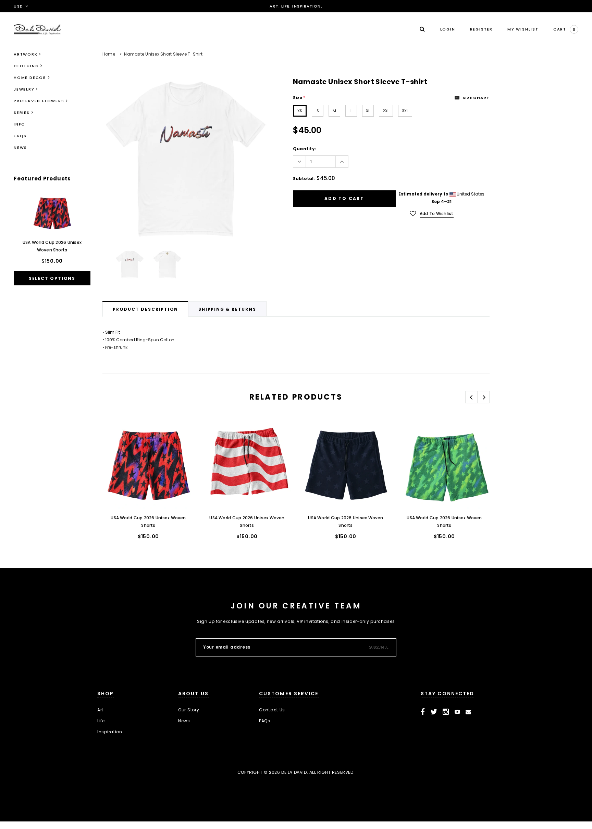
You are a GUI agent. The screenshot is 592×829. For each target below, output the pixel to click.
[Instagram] (446, 712)
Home (108, 54)
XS (299, 111)
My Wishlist (523, 29)
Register (481, 29)
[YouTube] (457, 712)
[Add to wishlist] (115, 432)
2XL (386, 111)
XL (368, 111)
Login (447, 29)
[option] (185, 159)
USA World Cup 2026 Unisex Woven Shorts (52, 246)
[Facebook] (423, 712)
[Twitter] (433, 712)
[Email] (468, 712)
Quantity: (304, 149)
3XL (405, 111)
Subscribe (379, 647)
